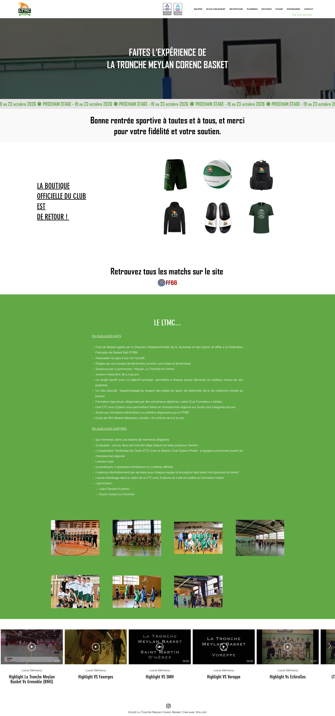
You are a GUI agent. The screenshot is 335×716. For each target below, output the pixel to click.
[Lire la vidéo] (32, 647)
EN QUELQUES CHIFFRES (109, 429)
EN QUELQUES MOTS (106, 336)
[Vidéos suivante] (329, 646)
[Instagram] (168, 706)
